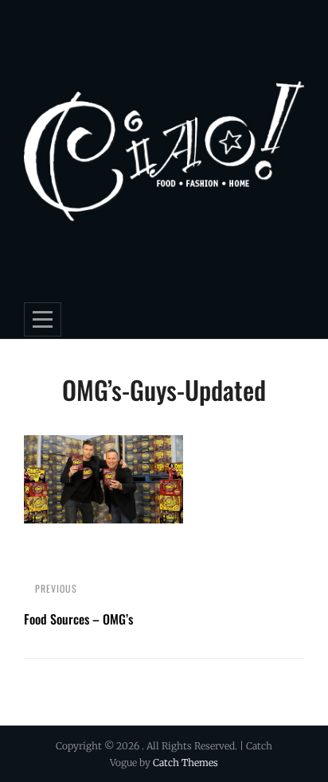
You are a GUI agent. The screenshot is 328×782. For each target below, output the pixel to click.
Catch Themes (185, 762)
